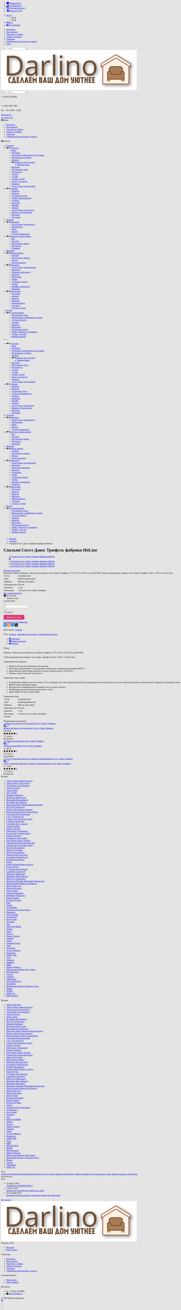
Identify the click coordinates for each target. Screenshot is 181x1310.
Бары (14, 150)
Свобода (10, 977)
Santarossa (10, 912)
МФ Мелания (12, 972)
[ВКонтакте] (5, 625)
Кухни (9, 310)
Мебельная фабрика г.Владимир (20, 969)
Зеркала (15, 160)
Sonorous (10, 922)
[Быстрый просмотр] (8, 726)
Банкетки (16, 203)
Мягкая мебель (16, 253)
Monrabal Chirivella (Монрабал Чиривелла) (25, 881)
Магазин (10, 1247)
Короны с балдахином (22, 212)
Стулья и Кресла (19, 320)
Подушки (16, 217)
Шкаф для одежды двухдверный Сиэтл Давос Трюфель (28, 728)
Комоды (15, 193)
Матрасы (16, 215)
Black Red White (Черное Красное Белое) (24, 805)
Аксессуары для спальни (23, 210)
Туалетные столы (19, 196)
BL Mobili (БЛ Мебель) (16, 802)
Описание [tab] (15, 639)
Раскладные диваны (21, 258)
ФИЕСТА (10, 993)
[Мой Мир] (12, 625)
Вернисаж (11, 953)
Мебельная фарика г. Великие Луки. (22, 986)
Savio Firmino (12, 914)
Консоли (15, 167)
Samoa (9, 905)
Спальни (14, 188)
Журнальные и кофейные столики (27, 317)
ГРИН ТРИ (11, 955)
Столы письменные (20, 234)
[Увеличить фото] (5, 726)
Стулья (15, 177)
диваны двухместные (64, 1174)
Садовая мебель (17, 313)
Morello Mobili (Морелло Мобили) (21, 883)
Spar (8, 924)
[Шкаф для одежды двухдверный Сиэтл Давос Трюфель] (92, 723)
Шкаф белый (16, 1174)
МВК (8, 965)
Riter (8, 903)
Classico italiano (13, 826)
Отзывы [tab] (14, 643)
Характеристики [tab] (18, 641)
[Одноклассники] (8, 625)
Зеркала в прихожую (21, 272)
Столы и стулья (19, 308)
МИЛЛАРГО (12, 996)
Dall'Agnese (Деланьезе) (17, 831)
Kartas (9, 862)
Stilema (9, 929)
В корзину (9, 612)
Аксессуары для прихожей (24, 267)
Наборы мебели (19, 336)
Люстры (15, 241)
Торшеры (16, 248)
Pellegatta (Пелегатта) (15, 895)
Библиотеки (17, 227)
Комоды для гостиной (25, 162)
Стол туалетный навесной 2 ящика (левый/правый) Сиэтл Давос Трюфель (37, 763)
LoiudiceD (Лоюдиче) (15, 872)
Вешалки (16, 289)
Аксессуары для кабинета (23, 224)
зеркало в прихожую (128, 1174)
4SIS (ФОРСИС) (13, 981)
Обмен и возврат (14, 37)
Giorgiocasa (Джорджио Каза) (19, 845)
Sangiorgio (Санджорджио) (18, 910)
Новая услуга (12, 598)
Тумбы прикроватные (21, 198)
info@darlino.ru (15, 1293)
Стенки (15, 174)
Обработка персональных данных (21, 41)
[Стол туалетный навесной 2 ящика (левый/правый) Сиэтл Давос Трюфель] (92, 759)
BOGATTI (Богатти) (15, 807)
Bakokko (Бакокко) (14, 795)
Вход (10, 22)
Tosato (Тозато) (13, 936)
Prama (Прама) (12, 898)
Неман (9, 989)
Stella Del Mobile (13, 926)
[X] (16, 625)
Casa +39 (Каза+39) (15, 817)
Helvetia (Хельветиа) (15, 848)
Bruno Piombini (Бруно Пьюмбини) (22, 812)
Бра (13, 239)
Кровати (15, 191)
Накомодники (23, 165)
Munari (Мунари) (14, 888)
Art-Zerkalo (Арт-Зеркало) (18, 786)
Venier (9, 941)
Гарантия (10, 39)
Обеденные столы (20, 169)
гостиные (49, 1174)
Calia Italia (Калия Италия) (18, 814)
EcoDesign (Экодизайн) (16, 838)
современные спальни (27, 634)
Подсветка (16, 246)
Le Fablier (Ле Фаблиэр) (17, 869)
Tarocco (9, 934)
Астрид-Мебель (13, 950)
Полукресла (17, 172)
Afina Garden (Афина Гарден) (19, 781)
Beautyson (5, 1174)
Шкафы (15, 205)
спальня (12, 634)
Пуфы (14, 279)
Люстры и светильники (20, 236)
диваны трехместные (83, 1174)
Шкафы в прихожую (21, 286)
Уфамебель (11, 979)
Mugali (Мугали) (13, 886)
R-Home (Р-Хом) (13, 900)
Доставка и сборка (14, 34)
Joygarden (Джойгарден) (17, 857)
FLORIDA (11, 984)
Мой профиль (12, 1282)
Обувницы (16, 277)
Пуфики (15, 200)
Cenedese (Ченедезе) (15, 821)
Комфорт (10, 962)
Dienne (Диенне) (13, 836)
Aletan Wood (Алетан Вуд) (18, 783)
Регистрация (14, 25)
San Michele (11, 907)
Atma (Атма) (11, 790)
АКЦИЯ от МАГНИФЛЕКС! (19, 1186)
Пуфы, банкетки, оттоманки (24, 332)
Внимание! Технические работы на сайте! (25, 1190)
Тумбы (15, 284)
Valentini (10, 938)
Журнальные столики (21, 157)
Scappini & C (12, 917)
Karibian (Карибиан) (15, 860)
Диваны (15, 255)
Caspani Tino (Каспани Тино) (19, 819)
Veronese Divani (13, 943)
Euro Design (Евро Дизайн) (18, 840)
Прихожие (14, 265)
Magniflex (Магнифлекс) (17, 876)
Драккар (10, 960)
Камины (15, 184)
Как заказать (12, 32)
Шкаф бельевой (30, 1174)
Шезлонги (16, 327)
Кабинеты (14, 222)
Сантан (9, 974)
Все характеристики (13, 593)
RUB (8, 15)
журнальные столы (102, 1174)
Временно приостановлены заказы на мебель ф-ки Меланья (33, 1195)
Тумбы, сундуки (19, 334)
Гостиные (14, 148)
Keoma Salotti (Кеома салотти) (19, 864)
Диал (8, 957)
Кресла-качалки (19, 262)
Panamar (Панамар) (14, 893)
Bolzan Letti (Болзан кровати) (19, 809)
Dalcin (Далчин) (13, 829)
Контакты (10, 29)
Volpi (8, 946)
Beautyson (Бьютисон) (16, 797)
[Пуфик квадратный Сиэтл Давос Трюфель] (92, 741)
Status (8, 931)
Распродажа (15, 291)
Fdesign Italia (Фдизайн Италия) (20, 843)
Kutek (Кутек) (12, 867)
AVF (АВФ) (11, 793)
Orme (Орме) (12, 891)
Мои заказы (11, 1280)
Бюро (14, 229)
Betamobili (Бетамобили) (17, 800)
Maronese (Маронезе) (15, 874)
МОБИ (9, 991)
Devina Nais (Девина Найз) (18, 833)
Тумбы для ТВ (18, 179)
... (7, 339)
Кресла (15, 231)
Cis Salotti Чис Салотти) (17, 824)
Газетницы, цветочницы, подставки (28, 155)
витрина (41, 1174)
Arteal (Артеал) (13, 788)
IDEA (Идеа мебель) (15, 852)
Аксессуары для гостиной (23, 186)
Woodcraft (10, 948)
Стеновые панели (20, 282)
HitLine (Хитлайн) (12, 571)
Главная (10, 145)
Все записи (6, 1200)
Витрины (16, 153)
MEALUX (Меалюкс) (16, 879)
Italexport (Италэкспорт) (17, 855)
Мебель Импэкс (13, 967)
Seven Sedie (11, 919)
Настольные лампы (20, 243)
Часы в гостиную (19, 181)
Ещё (8, 44)
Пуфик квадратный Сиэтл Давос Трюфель (23, 746)
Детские (10, 219)
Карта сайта (11, 1250)
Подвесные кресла (20, 329)
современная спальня (47, 634)
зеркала (115, 1174)
